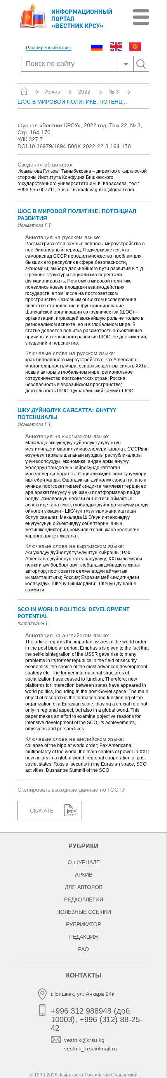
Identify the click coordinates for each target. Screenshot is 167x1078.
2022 (84, 91)
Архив (52, 91)
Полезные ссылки (83, 912)
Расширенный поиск (48, 47)
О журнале (84, 862)
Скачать (42, 811)
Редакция (83, 937)
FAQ (83, 949)
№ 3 (113, 91)
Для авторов (84, 887)
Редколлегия (83, 899)
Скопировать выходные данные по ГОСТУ (71, 790)
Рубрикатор (83, 924)
